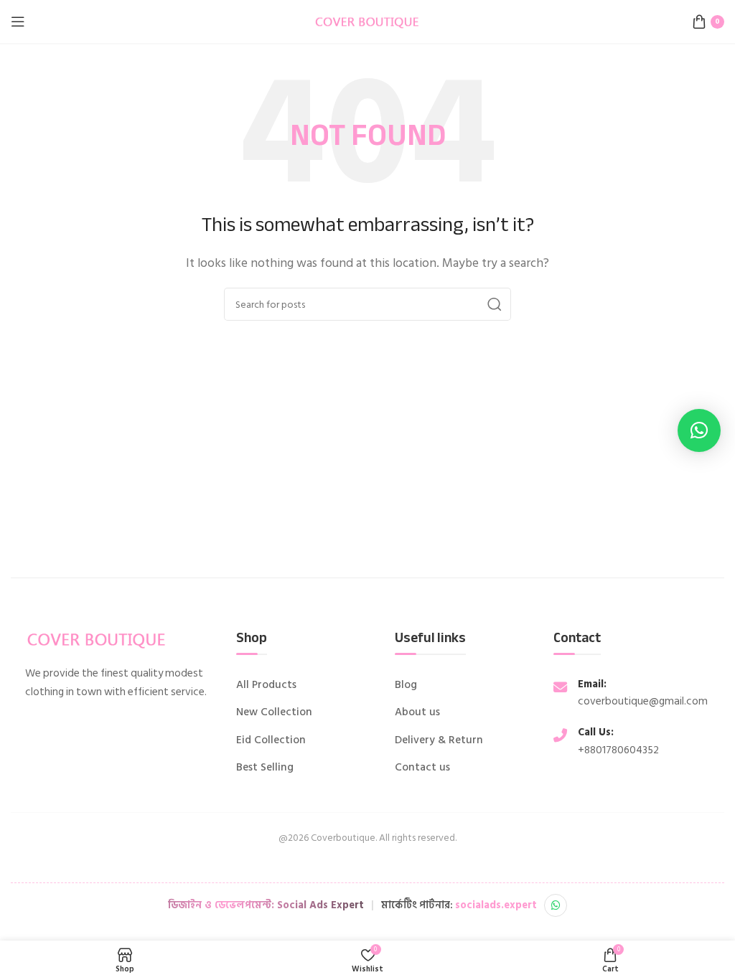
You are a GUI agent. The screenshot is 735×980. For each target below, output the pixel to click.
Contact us (422, 767)
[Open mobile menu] (18, 21)
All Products (266, 685)
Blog (406, 685)
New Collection (274, 712)
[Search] (494, 304)
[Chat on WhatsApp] (555, 905)
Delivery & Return (439, 740)
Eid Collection (271, 740)
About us (417, 712)
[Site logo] (367, 20)
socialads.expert (496, 905)
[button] (699, 430)
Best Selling (265, 767)
